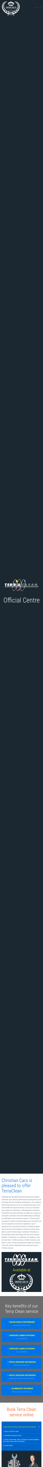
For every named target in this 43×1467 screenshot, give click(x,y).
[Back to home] (11, 7)
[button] (37, 7)
